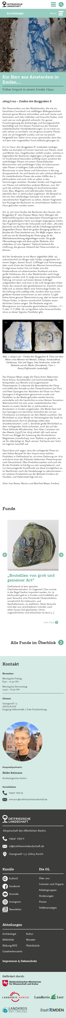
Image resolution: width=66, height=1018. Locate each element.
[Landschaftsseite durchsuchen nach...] (61, 4)
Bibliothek (8, 939)
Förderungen (46, 895)
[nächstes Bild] (61, 555)
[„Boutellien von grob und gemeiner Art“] (33, 545)
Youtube (13, 893)
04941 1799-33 (16, 792)
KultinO (13, 878)
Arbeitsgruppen (48, 890)
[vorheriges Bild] (4, 555)
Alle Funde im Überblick (33, 642)
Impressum (9, 961)
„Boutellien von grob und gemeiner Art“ (31, 577)
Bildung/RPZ (9, 945)
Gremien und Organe (51, 884)
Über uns (44, 878)
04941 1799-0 (16, 838)
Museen (30, 939)
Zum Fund (49, 622)
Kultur (29, 933)
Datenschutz (29, 961)
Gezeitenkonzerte (12, 951)
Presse (42, 901)
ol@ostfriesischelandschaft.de (26, 846)
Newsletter (15, 909)
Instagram (15, 901)
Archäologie (15, 13)
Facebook (14, 886)
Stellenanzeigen (48, 907)
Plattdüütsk (32, 945)
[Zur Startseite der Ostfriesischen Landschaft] (12, 4)
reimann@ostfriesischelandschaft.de (28, 799)
